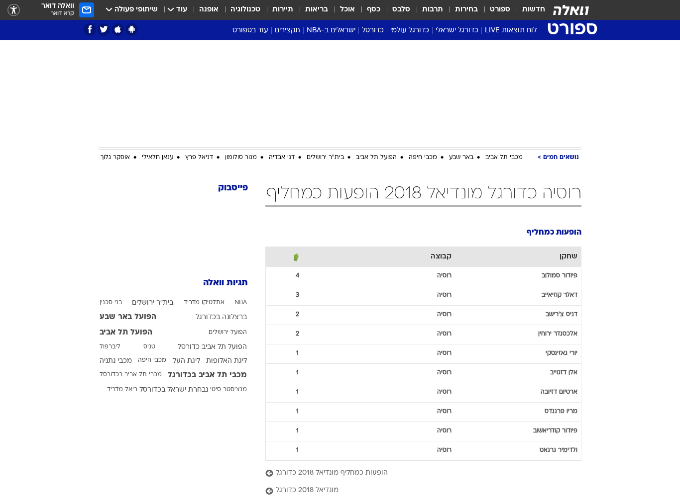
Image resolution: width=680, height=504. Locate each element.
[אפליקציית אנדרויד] (131, 29)
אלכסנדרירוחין (557, 334)
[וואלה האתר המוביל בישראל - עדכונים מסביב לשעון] (571, 10)
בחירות (466, 9)
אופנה (209, 9)
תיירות (282, 9)
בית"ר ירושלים (325, 158)
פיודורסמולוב (559, 276)
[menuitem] (527, 9)
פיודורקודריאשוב (555, 431)
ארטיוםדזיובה (559, 392)
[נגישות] (13, 10)
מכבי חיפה (423, 158)
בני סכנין (111, 303)
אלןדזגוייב (563, 373)
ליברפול (110, 347)
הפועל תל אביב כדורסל (212, 347)
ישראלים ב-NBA (331, 30)
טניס (149, 347)
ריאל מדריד (122, 390)
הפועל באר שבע (128, 317)
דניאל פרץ (199, 158)
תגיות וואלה (225, 283)
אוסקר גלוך (115, 158)
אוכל (347, 9)
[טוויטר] (104, 29)
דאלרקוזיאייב (559, 295)
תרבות (432, 9)
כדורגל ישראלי (457, 30)
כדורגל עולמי (409, 30)
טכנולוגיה (245, 9)
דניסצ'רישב (561, 315)
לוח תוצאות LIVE (511, 30)
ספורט (500, 9)
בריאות (316, 9)
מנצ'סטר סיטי (228, 390)
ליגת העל (186, 361)
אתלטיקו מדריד (204, 303)
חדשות (533, 9)
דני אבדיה (282, 158)
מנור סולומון (241, 158)
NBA (240, 303)
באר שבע (461, 158)
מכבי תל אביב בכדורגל (207, 375)
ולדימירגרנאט (558, 450)
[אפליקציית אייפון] (118, 29)
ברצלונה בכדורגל (221, 317)
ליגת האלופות (226, 361)
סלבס (401, 9)
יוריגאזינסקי (561, 353)
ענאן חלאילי (157, 158)
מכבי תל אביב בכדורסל (131, 375)
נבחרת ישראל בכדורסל (173, 390)
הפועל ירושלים (228, 333)
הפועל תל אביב (376, 158)
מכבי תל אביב (504, 158)
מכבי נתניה (116, 361)
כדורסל (373, 30)
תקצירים (287, 30)
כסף (373, 9)
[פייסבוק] (90, 29)
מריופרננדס (561, 412)
